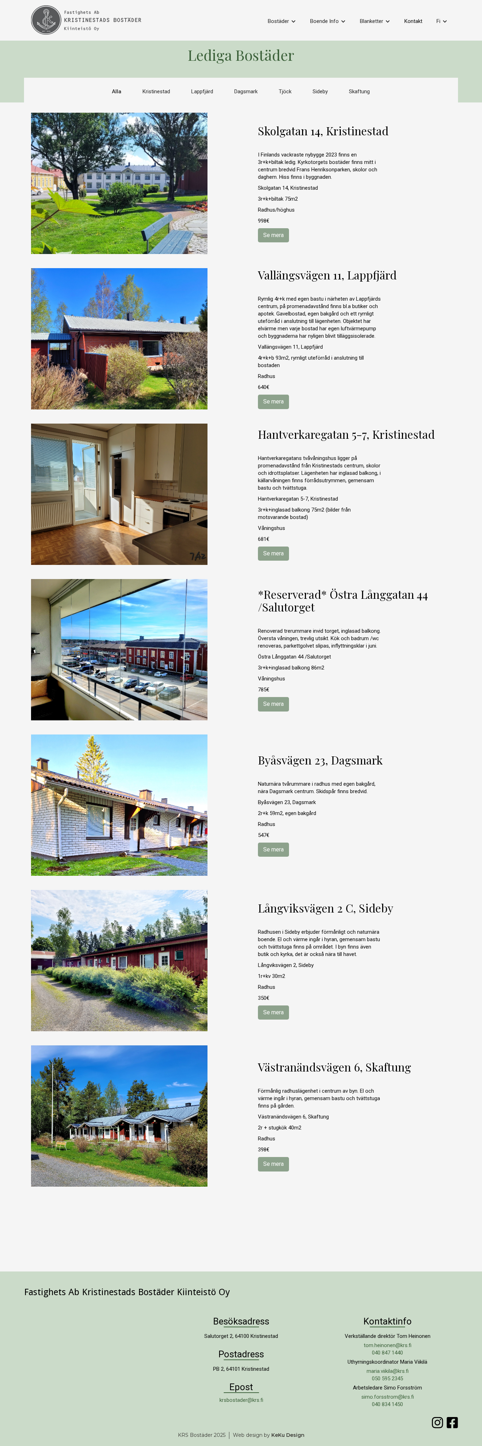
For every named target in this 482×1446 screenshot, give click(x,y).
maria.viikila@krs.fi (388, 1371)
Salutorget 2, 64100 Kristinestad (241, 1336)
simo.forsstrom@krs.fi (387, 1397)
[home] (92, 22)
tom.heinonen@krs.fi (387, 1345)
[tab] (116, 92)
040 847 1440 (387, 1353)
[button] (282, 21)
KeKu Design (288, 1435)
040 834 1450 (387, 1404)
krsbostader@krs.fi (241, 1400)
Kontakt (413, 21)
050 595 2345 (387, 1378)
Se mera (273, 235)
